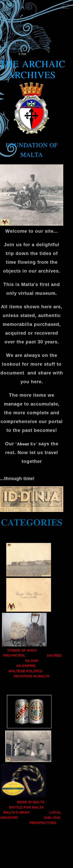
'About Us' (26, 443)
